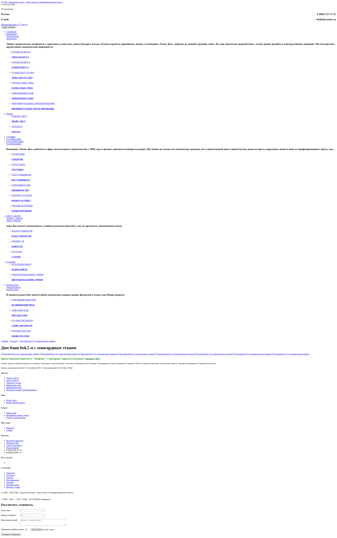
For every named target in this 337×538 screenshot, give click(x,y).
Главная (4, 341)
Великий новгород (14, 441)
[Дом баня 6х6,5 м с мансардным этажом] (20, 354)
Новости (10, 428)
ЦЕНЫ (9, 114)
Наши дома (11, 413)
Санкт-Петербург (14, 445)
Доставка (10, 475)
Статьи (9, 430)
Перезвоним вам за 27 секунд (14, 24)
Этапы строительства (16, 418)
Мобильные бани (14, 387)
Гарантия (10, 473)
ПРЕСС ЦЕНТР (13, 216)
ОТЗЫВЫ (10, 137)
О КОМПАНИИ (13, 139)
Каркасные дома (13, 385)
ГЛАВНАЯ (11, 32)
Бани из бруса (12, 380)
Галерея (13, 341)
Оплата (9, 478)
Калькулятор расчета (15, 403)
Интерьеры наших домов (17, 415)
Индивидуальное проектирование (21, 390)
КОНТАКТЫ (12, 285)
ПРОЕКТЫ (11, 34)
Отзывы (10, 482)
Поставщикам (12, 448)
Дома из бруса (12, 378)
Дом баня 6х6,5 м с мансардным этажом (37, 341)
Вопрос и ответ (13, 487)
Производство (12, 485)
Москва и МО (12, 443)
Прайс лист (11, 400)
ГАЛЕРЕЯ (11, 262)
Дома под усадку (13, 383)
